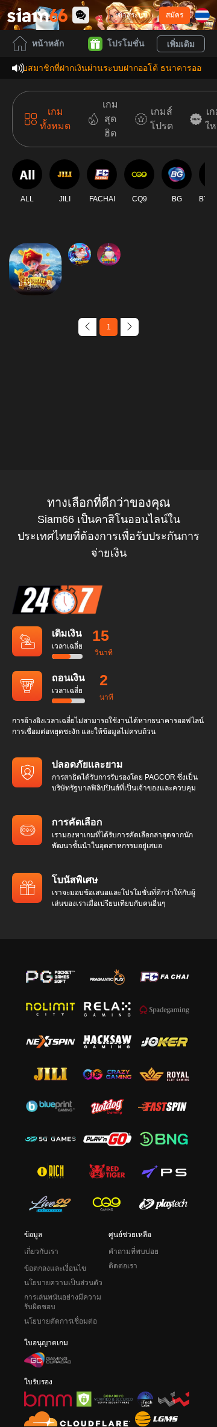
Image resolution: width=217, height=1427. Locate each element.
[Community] (80, 15)
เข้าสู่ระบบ (131, 15)
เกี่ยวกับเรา (41, 1251)
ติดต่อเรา (122, 1266)
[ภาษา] (202, 15)
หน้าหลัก (48, 43)
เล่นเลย (35, 280)
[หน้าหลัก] (37, 15)
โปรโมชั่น (126, 43)
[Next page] (130, 327)
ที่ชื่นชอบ (35, 252)
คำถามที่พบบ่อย (133, 1251)
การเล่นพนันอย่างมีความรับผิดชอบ (62, 1302)
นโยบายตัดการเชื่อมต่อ (60, 1321)
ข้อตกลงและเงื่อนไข (55, 1268)
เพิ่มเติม (181, 44)
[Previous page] (87, 327)
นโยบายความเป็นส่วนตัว (63, 1283)
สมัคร (174, 15)
